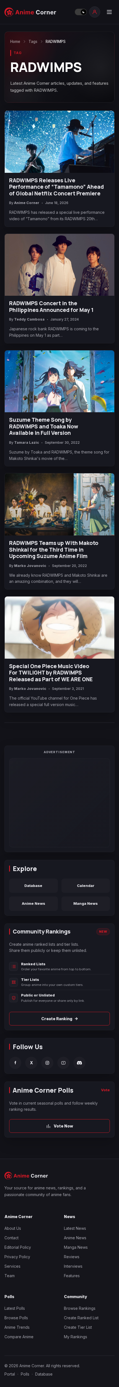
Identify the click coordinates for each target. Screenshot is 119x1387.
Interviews (73, 1266)
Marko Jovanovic (30, 566)
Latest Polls (14, 1308)
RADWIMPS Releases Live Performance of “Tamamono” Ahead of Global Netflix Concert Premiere (56, 187)
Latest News (75, 1228)
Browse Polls (16, 1317)
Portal (9, 1374)
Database (33, 885)
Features (72, 1275)
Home (15, 41)
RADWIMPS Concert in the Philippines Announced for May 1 (51, 306)
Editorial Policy (17, 1247)
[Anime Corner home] (37, 12)
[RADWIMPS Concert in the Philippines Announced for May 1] (59, 265)
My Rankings (75, 1336)
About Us (12, 1228)
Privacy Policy (17, 1256)
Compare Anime (18, 1336)
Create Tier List (78, 1327)
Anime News (33, 903)
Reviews (71, 1256)
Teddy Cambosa (29, 319)
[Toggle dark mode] (80, 12)
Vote (105, 1090)
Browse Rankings (79, 1308)
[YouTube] (63, 1063)
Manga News (85, 903)
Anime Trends (17, 1327)
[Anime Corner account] (94, 12)
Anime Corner (26, 203)
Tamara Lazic (26, 442)
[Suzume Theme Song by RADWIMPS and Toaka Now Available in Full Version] (59, 381)
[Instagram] (47, 1063)
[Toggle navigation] (109, 12)
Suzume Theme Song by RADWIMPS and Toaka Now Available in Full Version (43, 427)
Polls (25, 1374)
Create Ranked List (81, 1317)
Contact (11, 1237)
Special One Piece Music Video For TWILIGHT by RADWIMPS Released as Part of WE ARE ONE (51, 673)
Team (9, 1275)
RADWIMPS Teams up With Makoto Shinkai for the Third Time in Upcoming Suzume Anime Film (53, 550)
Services (12, 1266)
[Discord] (79, 1063)
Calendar (85, 885)
